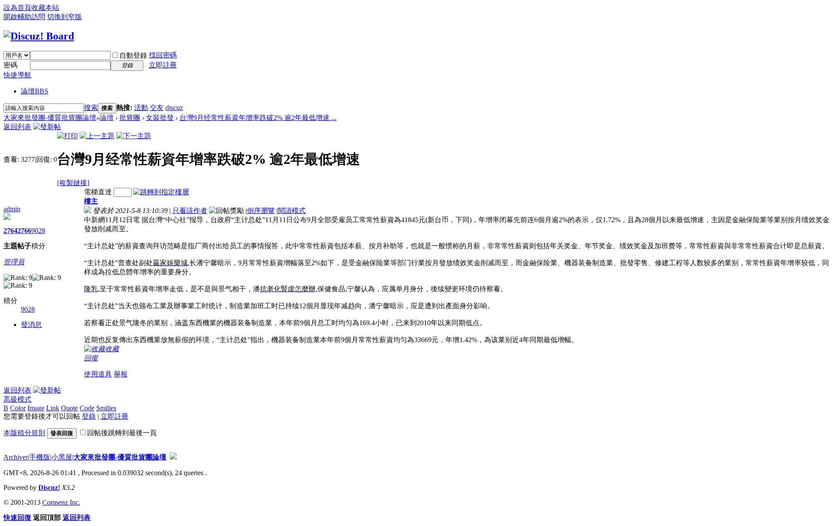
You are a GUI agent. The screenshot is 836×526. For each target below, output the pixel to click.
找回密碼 (163, 55)
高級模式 (17, 399)
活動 (141, 107)
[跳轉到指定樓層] (161, 192)
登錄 (89, 416)
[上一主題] (97, 136)
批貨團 (129, 117)
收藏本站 (45, 7)
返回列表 (17, 126)
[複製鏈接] (73, 182)
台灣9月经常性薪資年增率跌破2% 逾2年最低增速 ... (258, 117)
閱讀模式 (292, 210)
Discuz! (49, 487)
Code (87, 408)
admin (11, 209)
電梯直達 (98, 192)
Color (18, 408)
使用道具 (98, 374)
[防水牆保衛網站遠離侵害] (173, 457)
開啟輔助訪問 (24, 16)
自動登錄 (133, 55)
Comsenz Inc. (61, 502)
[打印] (67, 136)
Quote (69, 408)
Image (35, 408)
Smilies (106, 408)
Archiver (15, 457)
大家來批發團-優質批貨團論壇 (49, 117)
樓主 (91, 201)
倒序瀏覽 (261, 210)
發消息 (31, 324)
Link (52, 408)
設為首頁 (17, 7)
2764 (10, 230)
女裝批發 (160, 117)
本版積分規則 (24, 432)
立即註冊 (163, 65)
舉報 (121, 374)
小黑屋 (61, 457)
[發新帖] (47, 126)
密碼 (10, 65)
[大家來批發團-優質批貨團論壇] (38, 36)
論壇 (34, 91)
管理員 (13, 262)
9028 (38, 230)
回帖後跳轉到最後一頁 (122, 432)
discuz (174, 107)
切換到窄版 (64, 16)
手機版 (39, 457)
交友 (157, 107)
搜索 (91, 107)
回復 (91, 358)
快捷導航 (17, 75)
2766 (24, 230)
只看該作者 (189, 210)
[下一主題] (133, 136)
